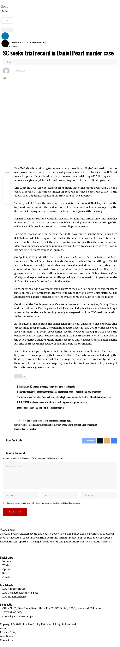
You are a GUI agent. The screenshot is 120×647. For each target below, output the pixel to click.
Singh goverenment (89, 424)
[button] (7, 30)
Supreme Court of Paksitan (25, 428)
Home (5, 42)
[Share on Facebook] (16, 62)
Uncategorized (11, 46)
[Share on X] (20, 62)
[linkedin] (1, 549)
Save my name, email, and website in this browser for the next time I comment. (43, 503)
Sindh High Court (74, 424)
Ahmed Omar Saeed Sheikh (37, 420)
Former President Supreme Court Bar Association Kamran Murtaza (40, 424)
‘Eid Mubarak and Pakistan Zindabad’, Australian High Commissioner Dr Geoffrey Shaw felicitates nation (64, 397)
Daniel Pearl (53, 420)
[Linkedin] (5, 36)
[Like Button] (18, 376)
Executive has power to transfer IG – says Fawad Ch (40, 407)
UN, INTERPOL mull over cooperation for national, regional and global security (52, 402)
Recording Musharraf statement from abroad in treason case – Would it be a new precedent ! (59, 392)
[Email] (25, 62)
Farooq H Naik (64, 420)
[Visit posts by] (6, 70)
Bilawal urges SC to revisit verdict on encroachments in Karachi (46, 386)
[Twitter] (1, 545)
